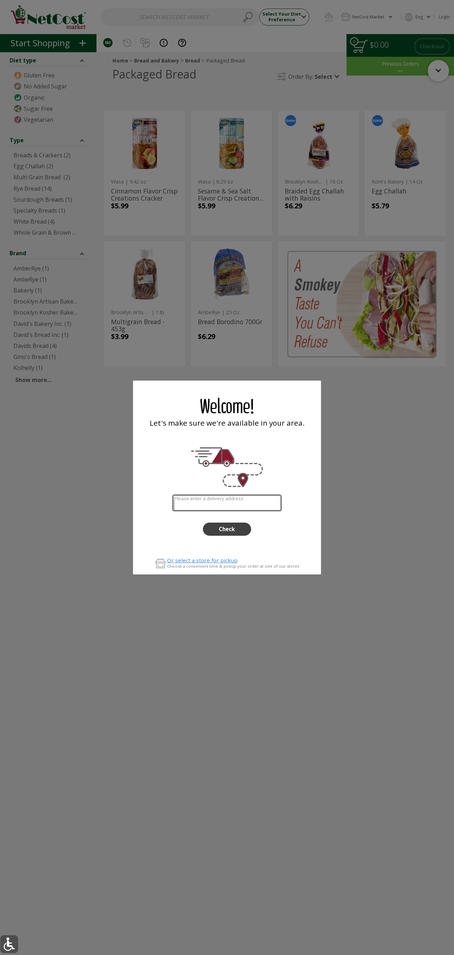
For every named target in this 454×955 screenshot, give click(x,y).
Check (227, 529)
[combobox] (226, 503)
